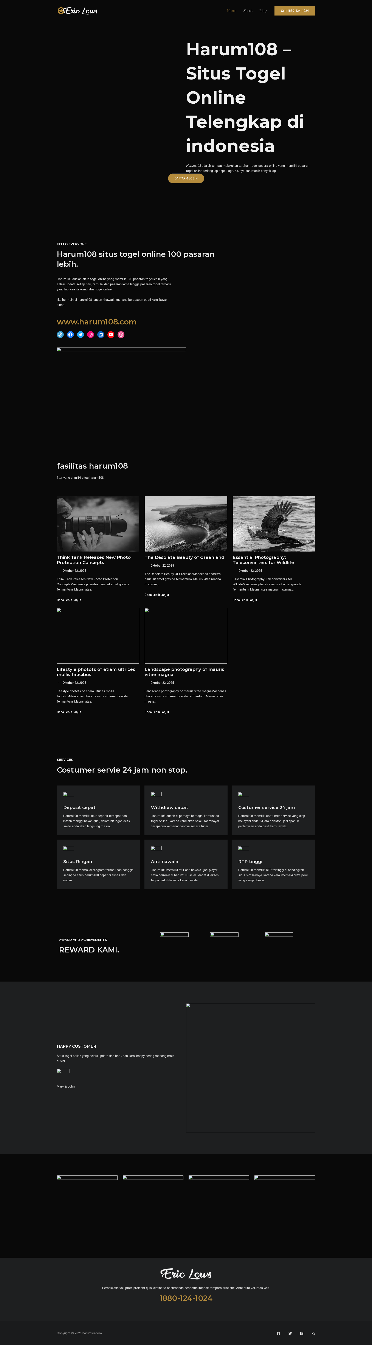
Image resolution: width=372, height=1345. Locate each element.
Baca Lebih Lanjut (69, 600)
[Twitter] (290, 1333)
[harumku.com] (77, 10)
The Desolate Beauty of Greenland (184, 557)
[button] (294, 11)
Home (231, 10)
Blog (263, 10)
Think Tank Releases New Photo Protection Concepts (94, 560)
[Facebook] (278, 1333)
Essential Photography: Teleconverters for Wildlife (263, 560)
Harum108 (193, 166)
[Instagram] (302, 1333)
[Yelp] (313, 1333)
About (248, 10)
